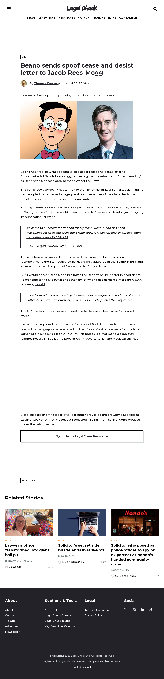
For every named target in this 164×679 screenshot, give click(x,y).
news (8, 541)
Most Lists (47, 18)
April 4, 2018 (73, 246)
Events (99, 18)
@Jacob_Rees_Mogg (96, 228)
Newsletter (12, 631)
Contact (10, 615)
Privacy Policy (93, 615)
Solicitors (28, 480)
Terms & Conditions (97, 610)
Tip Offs (10, 620)
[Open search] (155, 8)
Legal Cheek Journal (58, 620)
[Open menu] (8, 8)
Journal (84, 18)
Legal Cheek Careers (58, 615)
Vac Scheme (128, 18)
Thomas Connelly (47, 83)
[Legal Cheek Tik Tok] (150, 609)
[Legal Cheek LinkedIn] (142, 609)
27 (104, 562)
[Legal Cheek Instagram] (134, 609)
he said (40, 284)
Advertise (11, 626)
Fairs (112, 18)
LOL (24, 57)
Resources (67, 18)
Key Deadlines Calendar (60, 626)
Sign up (82, 436)
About (9, 610)
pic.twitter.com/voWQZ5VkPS (47, 237)
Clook (88, 667)
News (31, 18)
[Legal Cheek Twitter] (125, 609)
